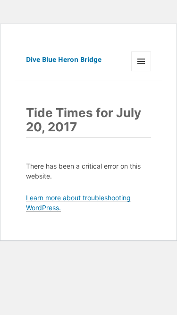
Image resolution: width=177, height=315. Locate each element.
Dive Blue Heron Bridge (63, 59)
